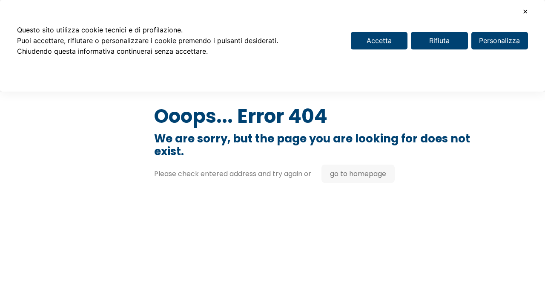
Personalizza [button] (499, 40)
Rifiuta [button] (439, 40)
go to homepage (358, 174)
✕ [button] (525, 11)
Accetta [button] (379, 40)
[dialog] (272, 46)
